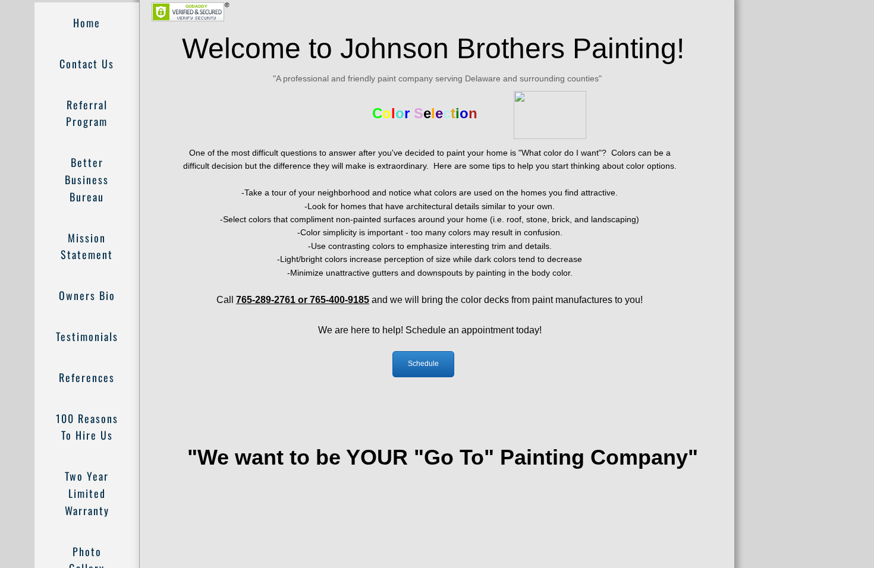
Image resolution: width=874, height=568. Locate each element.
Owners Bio (87, 295)
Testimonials (87, 336)
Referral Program (87, 113)
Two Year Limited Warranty (87, 493)
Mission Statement (87, 246)
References (87, 377)
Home (86, 22)
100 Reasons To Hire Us (87, 427)
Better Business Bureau (87, 179)
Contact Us (86, 63)
